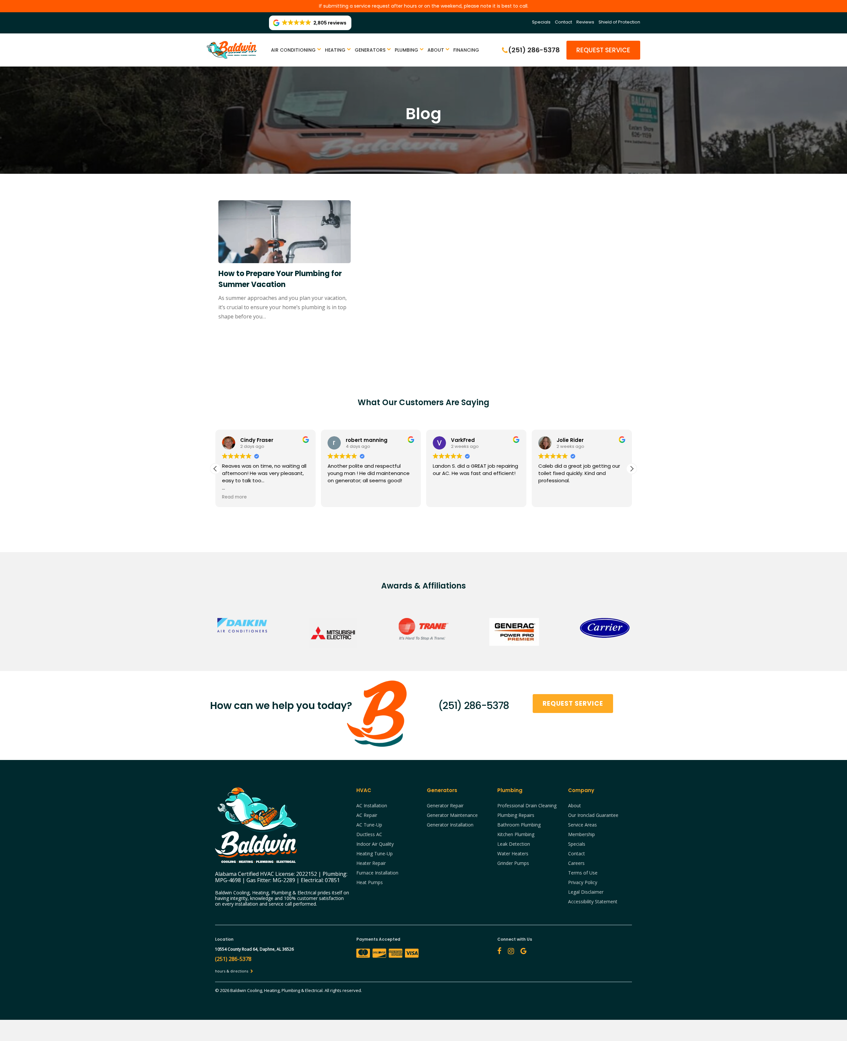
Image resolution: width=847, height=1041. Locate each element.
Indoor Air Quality (375, 844)
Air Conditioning (293, 50)
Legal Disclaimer (585, 892)
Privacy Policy (582, 882)
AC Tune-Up (369, 825)
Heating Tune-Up (374, 853)
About (435, 50)
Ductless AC (369, 834)
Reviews (585, 22)
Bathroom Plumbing (519, 825)
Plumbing (406, 50)
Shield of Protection (619, 22)
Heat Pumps (369, 882)
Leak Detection (513, 844)
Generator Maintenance (452, 815)
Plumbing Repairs (515, 815)
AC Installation (371, 805)
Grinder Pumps (513, 863)
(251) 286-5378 (473, 705)
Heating (335, 50)
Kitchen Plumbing (515, 834)
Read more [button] (231, 497)
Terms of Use (583, 873)
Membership (581, 834)
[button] (632, 469)
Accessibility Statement (592, 901)
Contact (563, 22)
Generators (370, 50)
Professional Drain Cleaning (527, 805)
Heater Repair (371, 863)
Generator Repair (445, 805)
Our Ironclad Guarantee (593, 815)
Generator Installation (450, 825)
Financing (466, 50)
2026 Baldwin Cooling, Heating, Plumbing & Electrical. (272, 990)
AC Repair (366, 815)
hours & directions (232, 971)
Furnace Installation (377, 873)
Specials (541, 22)
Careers (576, 863)
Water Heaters (512, 853)
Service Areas (582, 825)
